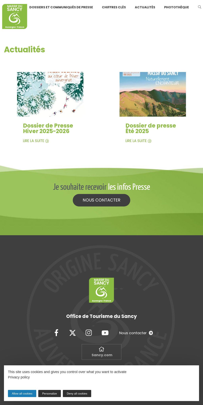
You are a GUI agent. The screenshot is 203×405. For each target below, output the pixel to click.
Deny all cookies (77, 393)
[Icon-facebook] (56, 333)
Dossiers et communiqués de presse (61, 7)
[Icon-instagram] (89, 333)
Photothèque (176, 7)
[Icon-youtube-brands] (105, 333)
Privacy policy (19, 377)
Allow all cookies (22, 393)
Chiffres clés (114, 7)
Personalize (49, 393)
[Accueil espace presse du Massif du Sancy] (14, 17)
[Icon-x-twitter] (72, 333)
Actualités (145, 7)
